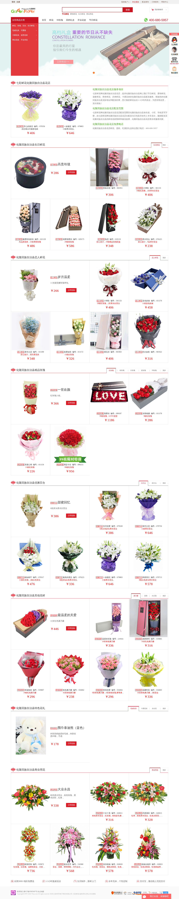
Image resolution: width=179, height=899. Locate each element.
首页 (44, 20)
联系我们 (20, 891)
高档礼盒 (70, 20)
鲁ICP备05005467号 (30, 891)
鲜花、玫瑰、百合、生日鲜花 (23, 26)
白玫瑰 (132, 370)
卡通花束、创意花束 (20, 35)
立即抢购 (71, 172)
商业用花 (89, 14)
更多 (164, 145)
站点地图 (41, 891)
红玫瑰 (111, 370)
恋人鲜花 (155, 258)
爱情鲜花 (73, 14)
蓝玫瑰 (143, 370)
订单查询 (155, 2)
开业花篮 (82, 20)
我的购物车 (159, 9)
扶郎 (145, 596)
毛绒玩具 (133, 708)
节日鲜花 (65, 14)
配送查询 (145, 2)
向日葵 (154, 596)
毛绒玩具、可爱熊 (19, 30)
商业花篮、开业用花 (20, 40)
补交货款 (135, 2)
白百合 (143, 483)
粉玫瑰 (122, 370)
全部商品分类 (18, 20)
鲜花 (51, 20)
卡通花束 (144, 708)
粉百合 (154, 483)
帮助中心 (164, 2)
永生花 (154, 708)
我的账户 (124, 2)
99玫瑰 (60, 20)
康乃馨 (136, 596)
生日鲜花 (81, 14)
